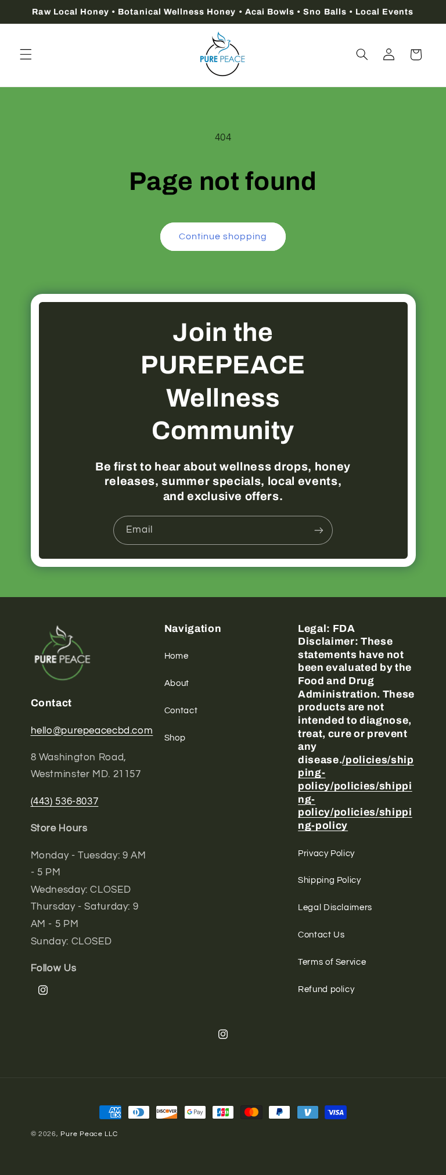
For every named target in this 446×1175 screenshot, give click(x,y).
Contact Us (321, 934)
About (176, 683)
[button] (25, 54)
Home (176, 656)
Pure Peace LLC (88, 1134)
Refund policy (326, 989)
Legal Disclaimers (335, 907)
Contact (180, 710)
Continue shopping (223, 236)
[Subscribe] (318, 530)
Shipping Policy (329, 880)
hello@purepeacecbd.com (92, 730)
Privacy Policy (326, 853)
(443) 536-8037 (65, 801)
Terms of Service (332, 962)
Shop (175, 738)
